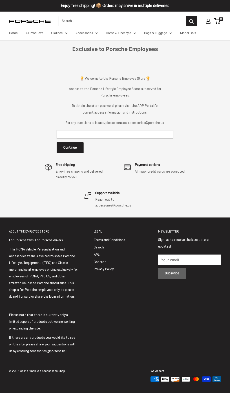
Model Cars (188, 33)
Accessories (84, 33)
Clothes (57, 33)
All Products (34, 33)
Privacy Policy (104, 269)
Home (13, 33)
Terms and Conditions (109, 240)
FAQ (97, 254)
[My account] (208, 21)
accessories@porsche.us (146, 122)
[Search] (191, 21)
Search (99, 247)
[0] (217, 21)
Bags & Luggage (155, 33)
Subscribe (172, 273)
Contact (100, 262)
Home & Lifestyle (118, 33)
